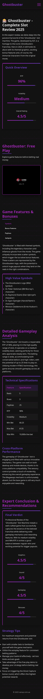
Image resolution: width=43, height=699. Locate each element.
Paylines (8, 233)
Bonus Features (10, 228)
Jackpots (8, 238)
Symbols (8, 224)
